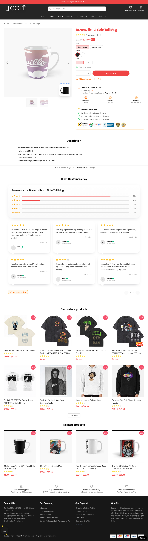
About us (43, 508)
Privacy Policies (45, 514)
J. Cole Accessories (19, 24)
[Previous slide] (7, 62)
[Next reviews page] (138, 293)
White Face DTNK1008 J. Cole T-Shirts (19, 350)
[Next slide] (68, 62)
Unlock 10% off (5, 531)
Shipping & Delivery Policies (85, 508)
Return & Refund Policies (85, 514)
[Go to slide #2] (43, 102)
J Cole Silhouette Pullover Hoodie (89, 400)
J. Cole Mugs (35, 24)
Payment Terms (81, 511)
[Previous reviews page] (126, 293)
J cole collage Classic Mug (51, 466)
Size (77, 59)
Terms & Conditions (47, 511)
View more (74, 415)
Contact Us (80, 518)
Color (78, 51)
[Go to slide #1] (31, 102)
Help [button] (143, 538)
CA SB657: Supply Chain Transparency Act (55, 521)
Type (77, 43)
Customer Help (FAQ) (83, 521)
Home (6, 24)
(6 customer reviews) (93, 35)
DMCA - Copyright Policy (49, 518)
